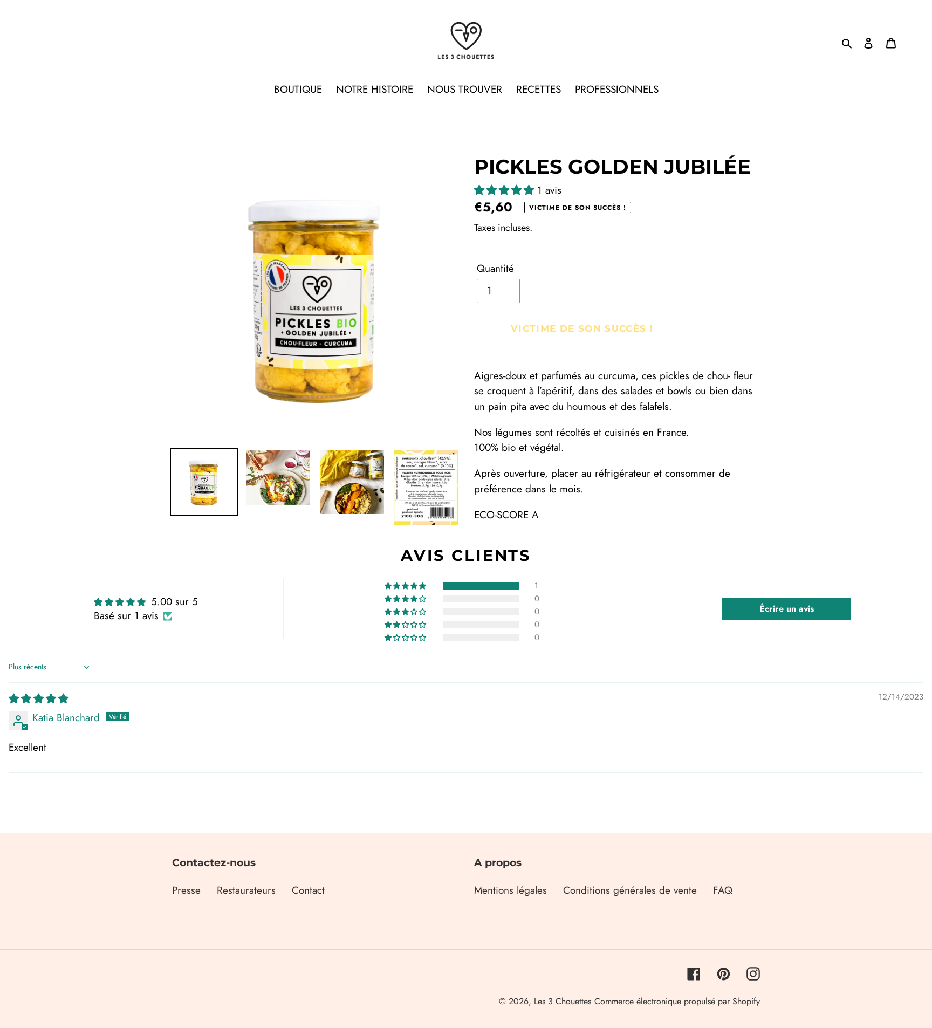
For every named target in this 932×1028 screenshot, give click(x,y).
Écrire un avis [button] (786, 608)
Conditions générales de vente (630, 890)
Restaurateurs (246, 890)
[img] (38, 698)
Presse (186, 890)
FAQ (722, 890)
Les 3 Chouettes (562, 1001)
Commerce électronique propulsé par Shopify (677, 1001)
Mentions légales (510, 890)
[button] (505, 190)
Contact (308, 890)
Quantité (495, 268)
